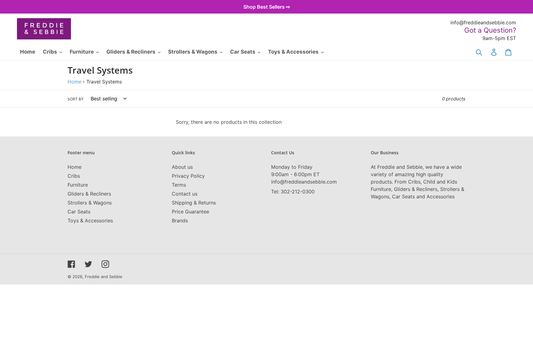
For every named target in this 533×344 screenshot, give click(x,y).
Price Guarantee (190, 211)
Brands (180, 220)
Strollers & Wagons (90, 203)
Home (74, 82)
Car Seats (79, 211)
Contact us (184, 194)
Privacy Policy (188, 176)
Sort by (76, 99)
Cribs (74, 176)
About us (182, 167)
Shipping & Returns (194, 203)
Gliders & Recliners (89, 194)
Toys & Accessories (90, 220)
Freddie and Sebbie (103, 276)
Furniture (78, 185)
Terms (179, 185)
